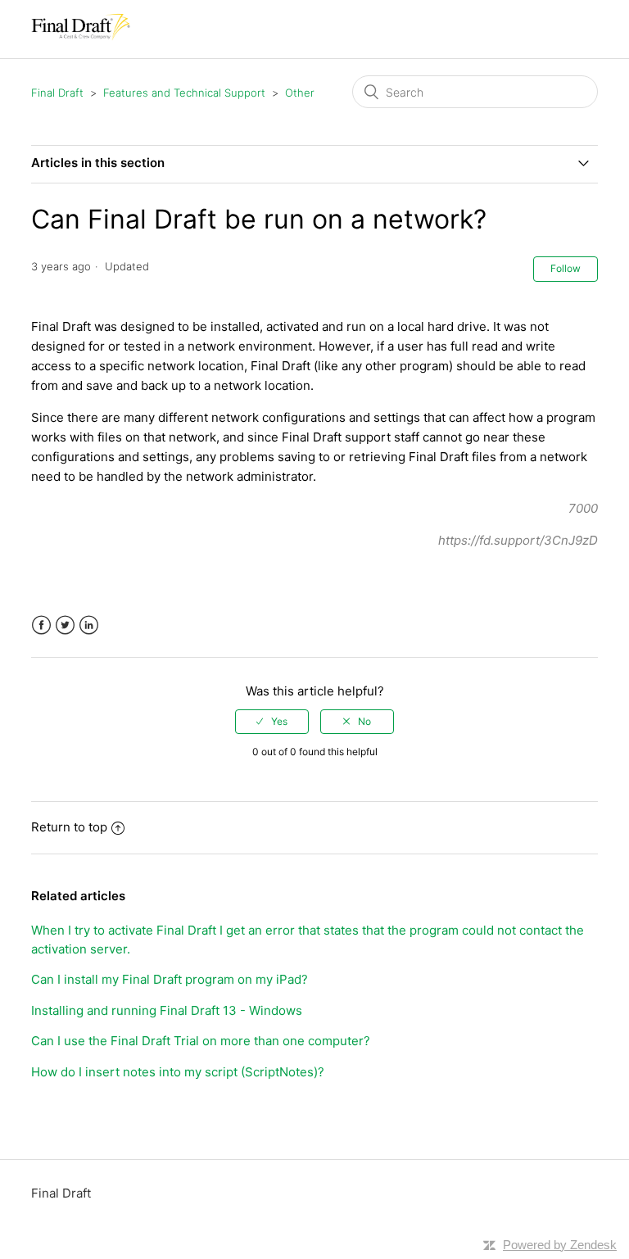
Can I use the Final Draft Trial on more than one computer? (200, 1040)
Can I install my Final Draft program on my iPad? (169, 979)
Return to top (69, 827)
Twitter (65, 625)
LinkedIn (89, 625)
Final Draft (57, 92)
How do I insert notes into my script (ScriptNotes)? (177, 1072)
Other (299, 92)
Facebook (41, 625)
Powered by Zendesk (560, 1245)
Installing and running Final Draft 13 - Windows (166, 1010)
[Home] (80, 37)
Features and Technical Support (184, 92)
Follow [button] (565, 268)
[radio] (272, 721)
